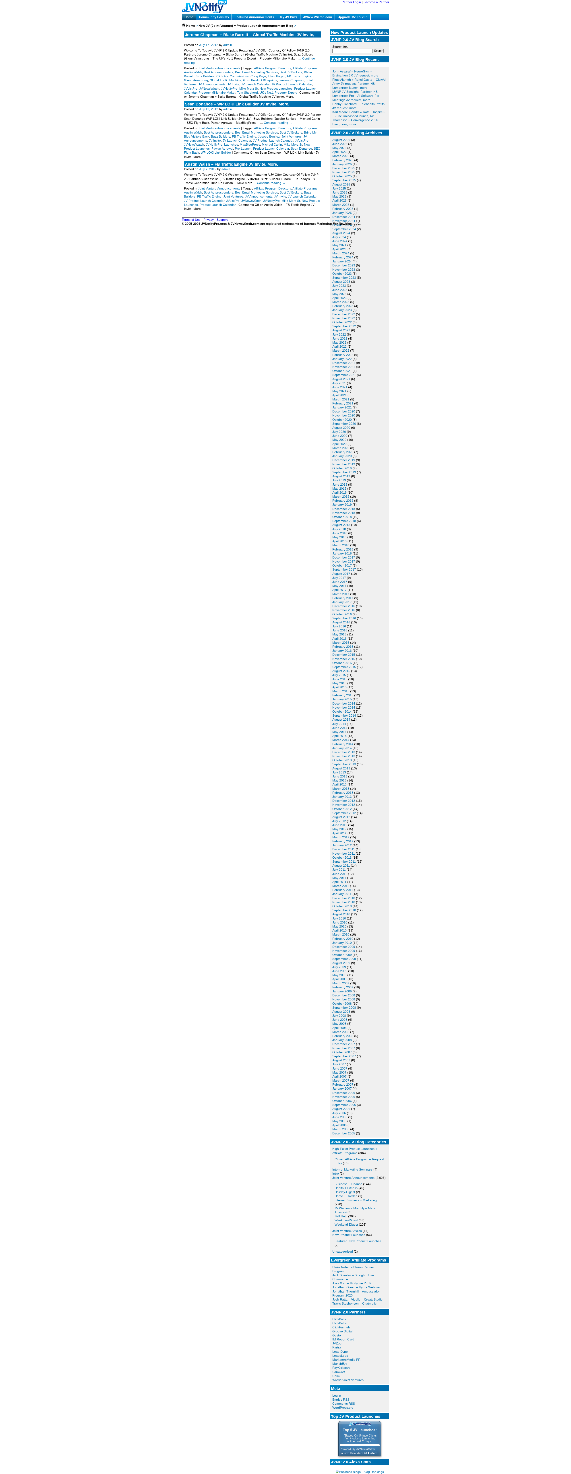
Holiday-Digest (345, 1192)
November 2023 (343, 269)
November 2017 (343, 561)
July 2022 (339, 334)
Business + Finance (348, 1184)
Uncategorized (342, 1251)
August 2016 (341, 622)
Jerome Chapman (291, 80)
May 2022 (339, 342)
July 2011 (339, 869)
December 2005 (343, 1133)
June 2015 (339, 679)
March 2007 (340, 1080)
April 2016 (339, 638)
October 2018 (342, 517)
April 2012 (339, 833)
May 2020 (339, 439)
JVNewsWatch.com (317, 17)
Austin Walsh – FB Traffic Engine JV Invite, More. (231, 164)
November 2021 (343, 367)
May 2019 (339, 488)
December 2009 (343, 946)
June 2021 (339, 387)
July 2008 (339, 1015)
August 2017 (341, 573)
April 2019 (339, 492)
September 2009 (344, 959)
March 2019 (340, 496)
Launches (231, 144)
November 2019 (343, 464)
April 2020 (339, 444)
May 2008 (339, 1023)
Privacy (208, 219)
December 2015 (343, 654)
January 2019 (342, 504)
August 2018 (341, 525)
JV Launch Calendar (255, 84)
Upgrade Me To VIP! (353, 17)
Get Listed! (369, 1453)
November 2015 (343, 659)
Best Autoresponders (218, 72)
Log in (336, 1395)
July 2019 (339, 480)
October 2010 (342, 906)
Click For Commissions (232, 76)
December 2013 (343, 752)
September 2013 (344, 764)
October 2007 (342, 1052)
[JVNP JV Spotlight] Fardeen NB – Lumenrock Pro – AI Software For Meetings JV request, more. (356, 95)
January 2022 (342, 359)
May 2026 (339, 148)
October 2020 (342, 419)
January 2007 (342, 1088)
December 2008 (343, 995)
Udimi (336, 1376)
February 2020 (342, 452)
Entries (340, 1399)
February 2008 (342, 1036)
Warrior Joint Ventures (348, 1380)
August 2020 (341, 427)
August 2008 (341, 1011)
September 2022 (344, 326)
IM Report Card (343, 1339)
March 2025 (340, 204)
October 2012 (342, 809)
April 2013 (339, 784)
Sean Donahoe (301, 148)
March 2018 (340, 545)
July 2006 (339, 1113)
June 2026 (339, 144)
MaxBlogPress (250, 144)
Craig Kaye (258, 76)
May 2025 (339, 196)
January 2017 (342, 602)
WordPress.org (343, 1407)
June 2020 (339, 435)
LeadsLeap (340, 1355)
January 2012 (342, 845)
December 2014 (343, 703)
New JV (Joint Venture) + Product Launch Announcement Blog (246, 25)
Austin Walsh (193, 72)
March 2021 (340, 399)
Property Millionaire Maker (217, 92)
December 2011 (343, 849)
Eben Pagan (276, 76)
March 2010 (340, 934)
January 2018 (342, 553)
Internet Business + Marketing (356, 1200)
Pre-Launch (243, 148)
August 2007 (341, 1060)
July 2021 (339, 383)
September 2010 (344, 910)
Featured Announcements (254, 17)
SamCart (338, 1372)
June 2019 (339, 484)
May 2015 (339, 683)
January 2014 (342, 748)
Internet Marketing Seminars (352, 1169)
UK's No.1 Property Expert (278, 92)
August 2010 (341, 914)
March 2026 (340, 156)
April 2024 (339, 249)
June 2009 (339, 971)
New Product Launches (348, 1235)
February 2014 (342, 744)
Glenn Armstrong (196, 80)
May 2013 (339, 780)
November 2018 (343, 513)
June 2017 (339, 581)
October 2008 (342, 1003)
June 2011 (339, 874)
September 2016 (344, 618)
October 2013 (342, 760)
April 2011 (339, 882)
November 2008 (343, 999)
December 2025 (343, 168)
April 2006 (339, 1125)
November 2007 (343, 1048)
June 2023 (339, 290)
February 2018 (342, 549)
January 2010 (342, 942)
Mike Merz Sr (248, 88)
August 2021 (341, 379)
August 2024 (341, 233)
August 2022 (341, 330)
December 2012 (343, 800)
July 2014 (339, 724)
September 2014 (344, 715)
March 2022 (340, 350)
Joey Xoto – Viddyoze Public (352, 1283)
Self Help (341, 1216)
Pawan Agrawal (222, 148)
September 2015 (344, 667)
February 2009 (342, 987)
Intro (335, 1173)
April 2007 (339, 1076)
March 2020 (340, 448)
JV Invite (233, 84)
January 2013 (342, 796)
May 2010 (339, 926)
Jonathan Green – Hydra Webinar (356, 1287)
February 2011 (342, 890)
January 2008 (342, 1040)
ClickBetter (340, 1323)
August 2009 (341, 963)
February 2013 (342, 792)
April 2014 (339, 736)
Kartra (336, 1347)
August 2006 (341, 1109)
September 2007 (344, 1056)
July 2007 (339, 1064)
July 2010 (339, 918)
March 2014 (340, 740)
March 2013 (340, 788)
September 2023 (344, 277)
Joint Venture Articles (347, 1231)
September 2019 (344, 472)
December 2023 (343, 265)
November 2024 (343, 221)
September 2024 (344, 229)
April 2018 (339, 541)
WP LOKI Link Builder (216, 152)
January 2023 (342, 310)
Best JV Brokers (291, 72)
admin (227, 45)
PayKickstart (341, 1367)
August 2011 (341, 865)
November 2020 (343, 415)
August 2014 (341, 719)
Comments (343, 1403)
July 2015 (339, 675)
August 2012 (341, 817)
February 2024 (342, 257)
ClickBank (339, 1319)
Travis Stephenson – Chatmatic (354, 1303)
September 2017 (344, 569)
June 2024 (339, 241)
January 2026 (342, 164)
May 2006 (339, 1121)
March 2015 (340, 691)
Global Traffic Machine (225, 80)
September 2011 (344, 861)
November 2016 (343, 610)
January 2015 (342, 699)
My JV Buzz (288, 17)
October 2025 (342, 176)
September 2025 (344, 180)
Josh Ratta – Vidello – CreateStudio (357, 1299)
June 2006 (339, 1117)
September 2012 (344, 813)
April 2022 (339, 346)
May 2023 (339, 294)
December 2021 (343, 363)
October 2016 (342, 614)
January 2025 (342, 212)
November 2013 (343, 756)
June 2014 (339, 728)
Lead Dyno (340, 1351)
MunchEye (339, 1363)
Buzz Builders (205, 76)
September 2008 (344, 1007)
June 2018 (339, 533)
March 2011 (340, 886)
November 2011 (343, 853)
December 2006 (343, 1093)
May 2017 (339, 586)
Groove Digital (342, 1331)
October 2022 (342, 322)
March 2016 (340, 642)
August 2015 (341, 671)
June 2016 (339, 630)
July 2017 (339, 577)
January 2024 (342, 261)
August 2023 (341, 281)
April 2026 (339, 152)
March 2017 (340, 594)
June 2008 (339, 1019)
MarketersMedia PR (346, 1359)
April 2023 (339, 298)
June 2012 (339, 825)
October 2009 (342, 955)
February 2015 (342, 695)
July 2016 (339, 626)
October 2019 (342, 468)
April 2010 (339, 930)
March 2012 (340, 837)
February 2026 (342, 160)
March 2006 (340, 1129)
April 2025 (339, 200)
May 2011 (339, 878)
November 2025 (343, 172)
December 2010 (343, 898)
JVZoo (336, 1343)
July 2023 (339, 285)
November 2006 (343, 1097)
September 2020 (344, 423)
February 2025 (342, 208)
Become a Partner (376, 2)
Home (188, 17)
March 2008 (340, 1032)
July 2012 (339, 821)
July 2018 (339, 529)
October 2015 (342, 663)
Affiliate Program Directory (272, 68)
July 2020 (339, 431)
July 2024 (339, 237)
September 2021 (344, 375)
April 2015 (339, 687)
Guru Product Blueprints (260, 80)
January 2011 (342, 894)
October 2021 (342, 371)
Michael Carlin (272, 144)
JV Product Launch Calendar (291, 84)
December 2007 (343, 1044)
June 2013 (339, 776)
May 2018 (339, 537)
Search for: (340, 46)
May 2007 (339, 1072)
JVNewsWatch (209, 88)
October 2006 (342, 1101)
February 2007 (342, 1084)
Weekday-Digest (346, 1220)
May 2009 (339, 975)
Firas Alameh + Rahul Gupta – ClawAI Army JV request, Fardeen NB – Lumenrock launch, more (359, 83)
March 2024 (340, 253)
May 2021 (339, 391)
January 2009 (342, 991)
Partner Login (351, 2)
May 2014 (339, 732)
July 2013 (339, 772)
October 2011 (342, 857)
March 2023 (340, 302)
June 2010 (339, 922)
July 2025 (339, 188)
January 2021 (342, 407)
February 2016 (342, 646)
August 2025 (341, 184)
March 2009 (340, 983)
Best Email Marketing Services (256, 72)
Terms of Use (191, 219)
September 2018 (344, 521)
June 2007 (339, 1068)
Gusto (336, 1335)
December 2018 (343, 509)
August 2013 (341, 768)
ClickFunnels (341, 1327)
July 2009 (339, 967)
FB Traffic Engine (299, 76)
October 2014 (342, 711)
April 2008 (339, 1028)
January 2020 (342, 456)
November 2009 (343, 950)
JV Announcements (212, 84)
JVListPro (190, 88)
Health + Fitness (346, 1188)
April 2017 (339, 590)
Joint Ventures (291, 136)
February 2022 (342, 355)
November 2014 (343, 707)
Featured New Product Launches (358, 1241)
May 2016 (339, 634)
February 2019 (342, 500)
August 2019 (341, 476)
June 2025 (339, 192)
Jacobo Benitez (269, 136)
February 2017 (342, 598)
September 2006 (344, 1105)
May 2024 (339, 245)
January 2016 (342, 650)
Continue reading (278, 122)
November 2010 (343, 902)
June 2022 (339, 338)
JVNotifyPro (229, 88)
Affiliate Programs (304, 68)
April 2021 (339, 395)
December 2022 (343, 314)
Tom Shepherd (247, 92)
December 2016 (343, 606)
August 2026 (341, 140)
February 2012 (342, 841)
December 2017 (343, 557)
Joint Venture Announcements (353, 1177)
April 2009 (339, 979)
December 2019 (343, 460)
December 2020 (343, 411)
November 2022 (343, 318)
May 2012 (339, 829)
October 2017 (342, 565)
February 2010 (342, 938)
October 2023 (342, 273)
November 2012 (343, 804)
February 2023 (342, 306)
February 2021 (342, 403)
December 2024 (343, 217)
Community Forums (214, 17)
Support (222, 219)
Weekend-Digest (346, 1224)
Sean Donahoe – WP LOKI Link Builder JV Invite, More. (237, 104)
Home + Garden (346, 1196)
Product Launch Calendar (271, 148)
